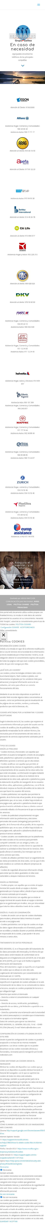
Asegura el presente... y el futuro (22, 565)
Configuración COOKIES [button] (10, 627)
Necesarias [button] (4, 1167)
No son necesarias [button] (7, 1194)
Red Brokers (22, 579)
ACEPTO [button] (23, 627)
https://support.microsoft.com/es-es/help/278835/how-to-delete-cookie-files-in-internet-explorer (21, 1142)
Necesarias (7, 1170)
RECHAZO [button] (31, 627)
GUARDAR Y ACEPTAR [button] (8, 1221)
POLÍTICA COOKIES (21, 604)
